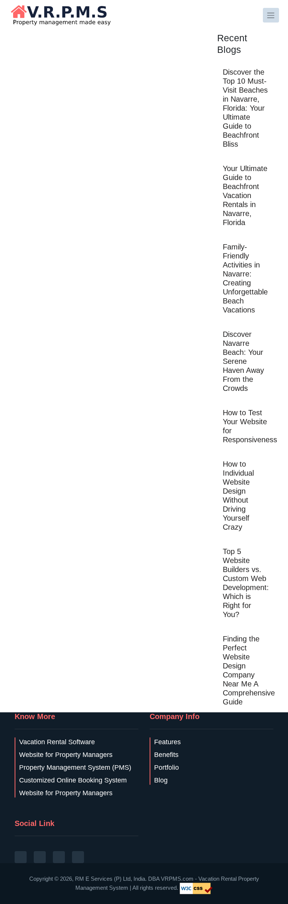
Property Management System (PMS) (75, 767)
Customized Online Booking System (73, 780)
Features (167, 742)
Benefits (166, 754)
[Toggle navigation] (271, 15)
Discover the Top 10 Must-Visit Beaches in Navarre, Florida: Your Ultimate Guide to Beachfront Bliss (245, 108)
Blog (161, 780)
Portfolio (166, 767)
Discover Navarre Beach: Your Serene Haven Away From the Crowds (243, 361)
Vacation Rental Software (57, 742)
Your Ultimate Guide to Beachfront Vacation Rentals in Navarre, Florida (245, 195)
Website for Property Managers (65, 754)
